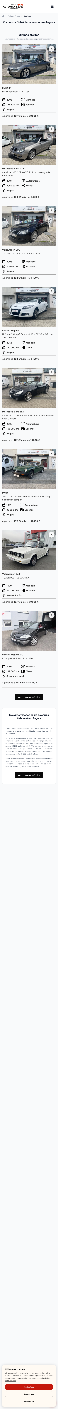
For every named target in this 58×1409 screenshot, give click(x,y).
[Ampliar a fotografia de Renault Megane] (51, 291)
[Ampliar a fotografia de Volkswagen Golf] (51, 535)
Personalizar (29, 1401)
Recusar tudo (29, 1394)
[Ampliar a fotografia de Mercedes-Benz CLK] (51, 129)
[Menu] (52, 6)
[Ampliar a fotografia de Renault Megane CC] (51, 615)
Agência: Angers (14, 16)
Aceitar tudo (29, 1387)
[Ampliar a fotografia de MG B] (51, 453)
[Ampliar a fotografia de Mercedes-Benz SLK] (51, 372)
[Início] (3, 16)
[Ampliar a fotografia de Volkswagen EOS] (51, 210)
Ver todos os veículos (29, 697)
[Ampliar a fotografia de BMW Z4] (51, 49)
